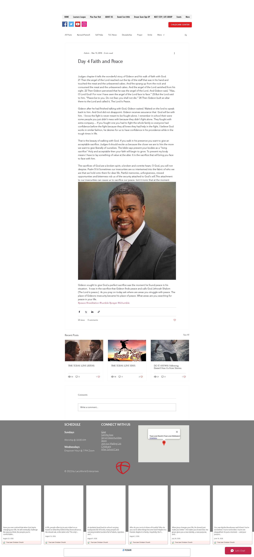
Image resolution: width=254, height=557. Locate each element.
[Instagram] (84, 24)
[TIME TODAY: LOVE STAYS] (127, 350)
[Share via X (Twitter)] (86, 312)
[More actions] (174, 53)
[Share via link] (98, 312)
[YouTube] (77, 24)
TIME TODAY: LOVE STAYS (123, 365)
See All (186, 335)
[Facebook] (64, 24)
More (159, 35)
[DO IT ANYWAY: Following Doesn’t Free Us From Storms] (170, 350)
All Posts (68, 35)
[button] (186, 35)
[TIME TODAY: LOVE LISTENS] (84, 350)
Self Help (99, 35)
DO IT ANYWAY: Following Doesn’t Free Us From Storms (167, 366)
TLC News (112, 35)
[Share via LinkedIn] (92, 312)
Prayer (139, 35)
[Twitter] (71, 24)
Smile (150, 35)
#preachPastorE (83, 35)
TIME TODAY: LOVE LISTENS (81, 365)
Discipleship (127, 35)
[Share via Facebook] (79, 312)
